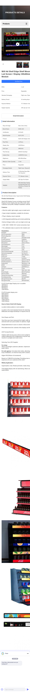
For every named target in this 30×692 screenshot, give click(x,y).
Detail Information (18, 116)
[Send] (27, 689)
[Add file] (2, 689)
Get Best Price (18, 81)
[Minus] (28, 653)
